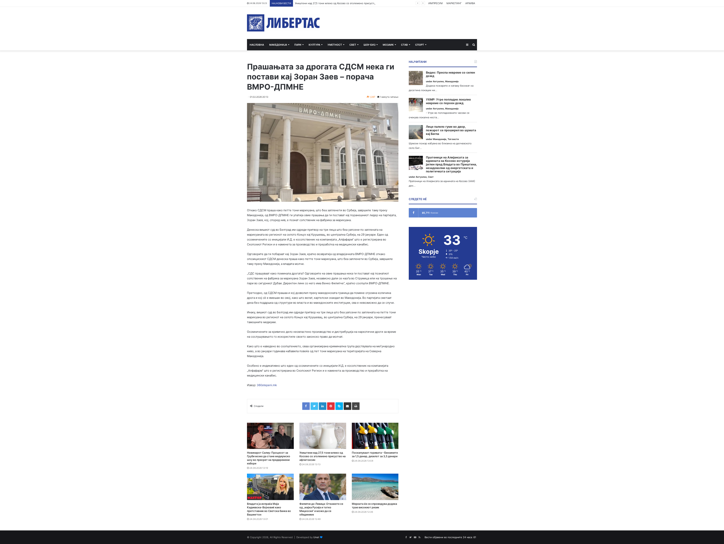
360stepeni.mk (267, 385)
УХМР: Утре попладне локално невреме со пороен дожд (448, 101)
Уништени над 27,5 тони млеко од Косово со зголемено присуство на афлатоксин (345, 3)
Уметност (334, 44)
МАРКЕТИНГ (454, 3)
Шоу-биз (369, 44)
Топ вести (453, 139)
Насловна (257, 44)
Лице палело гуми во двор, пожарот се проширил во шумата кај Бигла (451, 130)
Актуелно (438, 81)
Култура (314, 44)
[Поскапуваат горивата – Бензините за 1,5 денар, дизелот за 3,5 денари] (375, 436)
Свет (352, 44)
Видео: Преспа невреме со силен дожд (450, 74)
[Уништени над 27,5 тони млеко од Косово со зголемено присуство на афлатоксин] (322, 436)
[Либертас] (283, 23)
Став (404, 44)
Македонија (278, 44)
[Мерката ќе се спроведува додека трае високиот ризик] (375, 487)
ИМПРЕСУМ (435, 3)
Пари (297, 44)
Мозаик (388, 44)
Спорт (419, 44)
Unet (316, 537)
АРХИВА (470, 3)
